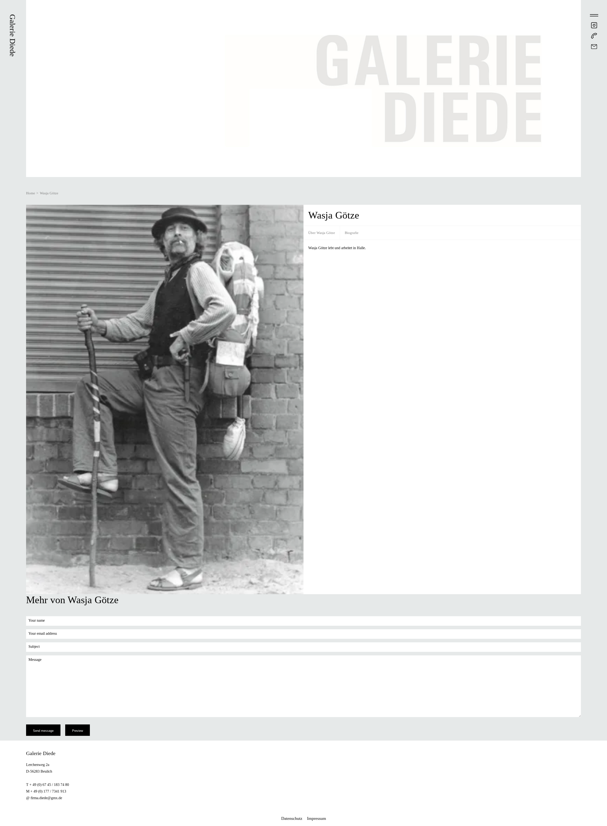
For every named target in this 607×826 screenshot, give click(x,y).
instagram (594, 25)
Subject (34, 646)
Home (30, 193)
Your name (36, 620)
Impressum (316, 818)
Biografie (352, 233)
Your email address (42, 633)
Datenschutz (291, 818)
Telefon (594, 36)
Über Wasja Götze (321, 233)
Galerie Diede (12, 35)
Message (34, 660)
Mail (594, 47)
